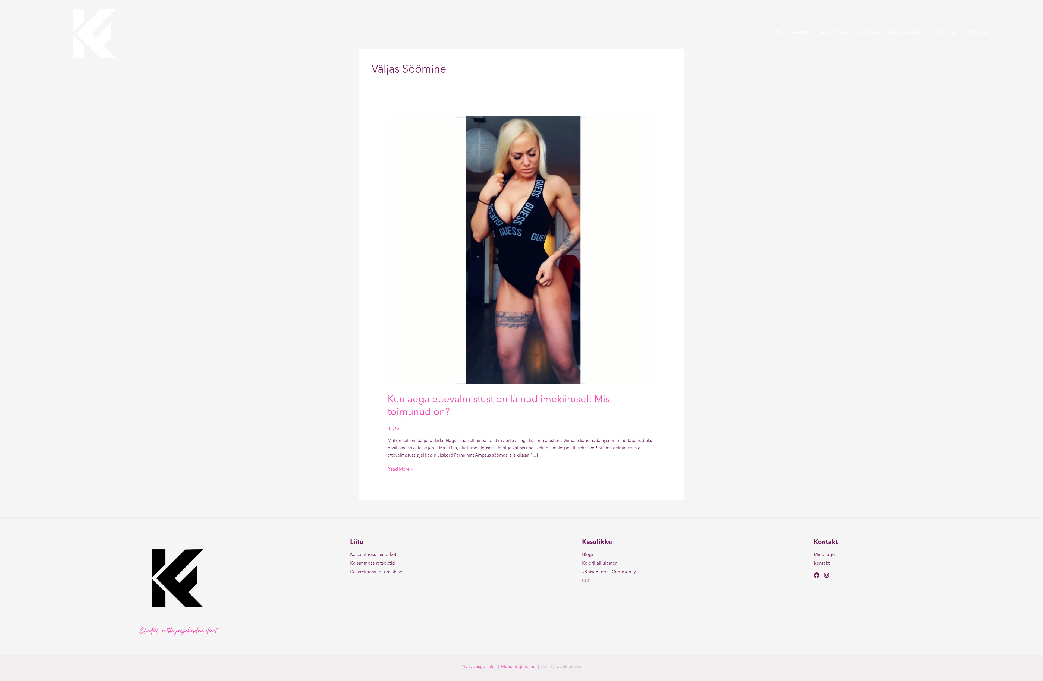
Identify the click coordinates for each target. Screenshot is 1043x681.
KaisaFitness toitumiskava (849, 32)
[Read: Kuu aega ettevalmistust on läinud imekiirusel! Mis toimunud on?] (522, 251)
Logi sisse (976, 32)
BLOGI (394, 429)
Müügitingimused (518, 667)
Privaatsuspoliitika (478, 667)
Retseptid (800, 32)
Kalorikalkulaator (907, 32)
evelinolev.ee (570, 667)
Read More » (400, 469)
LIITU (775, 32)
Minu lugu (946, 32)
